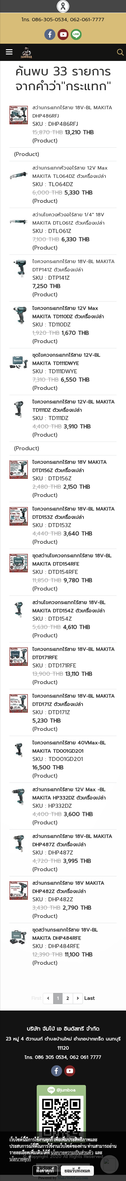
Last (89, 998)
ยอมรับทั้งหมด (77, 1170)
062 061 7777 (85, 1057)
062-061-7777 (87, 19)
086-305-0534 (49, 19)
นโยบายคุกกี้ (20, 1159)
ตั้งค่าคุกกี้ (45, 1170)
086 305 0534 (51, 1057)
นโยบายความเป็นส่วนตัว (72, 1152)
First (36, 998)
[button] (118, 52)
